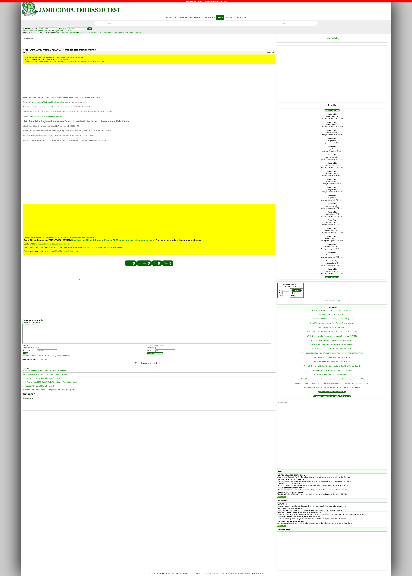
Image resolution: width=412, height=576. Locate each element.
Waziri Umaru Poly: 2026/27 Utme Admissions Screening (44, 370)
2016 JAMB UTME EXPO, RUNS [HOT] (332, 327)
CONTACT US (240, 17)
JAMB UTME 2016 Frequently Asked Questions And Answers (332, 345)
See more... (281, 497)
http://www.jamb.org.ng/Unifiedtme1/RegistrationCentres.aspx (48, 102)
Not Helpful (144, 263)
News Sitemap (258, 573)
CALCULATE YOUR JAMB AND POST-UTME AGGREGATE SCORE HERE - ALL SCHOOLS (332, 387)
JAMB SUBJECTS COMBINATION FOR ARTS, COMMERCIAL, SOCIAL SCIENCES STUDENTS (332, 353)
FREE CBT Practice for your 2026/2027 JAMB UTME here (208, 1)
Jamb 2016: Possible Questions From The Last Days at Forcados (332, 323)
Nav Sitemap (232, 573)
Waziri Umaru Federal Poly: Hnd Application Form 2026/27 (44, 374)
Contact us (74, 251)
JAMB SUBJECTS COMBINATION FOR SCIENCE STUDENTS (332, 349)
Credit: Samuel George (332, 301)
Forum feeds (93, 32)
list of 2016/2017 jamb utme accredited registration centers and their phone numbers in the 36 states (332, 379)
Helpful (130, 263)
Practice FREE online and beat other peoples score (129, 240)
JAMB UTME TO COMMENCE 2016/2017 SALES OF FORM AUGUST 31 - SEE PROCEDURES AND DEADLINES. (71, 112)
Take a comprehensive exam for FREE (332, 392)
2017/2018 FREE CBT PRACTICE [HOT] (332, 315)
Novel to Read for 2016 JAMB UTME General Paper (332, 362)
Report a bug (219, 573)
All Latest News (136, 32)
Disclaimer (208, 573)
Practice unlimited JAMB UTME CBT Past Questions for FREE (47, 31)
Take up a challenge (332, 277)
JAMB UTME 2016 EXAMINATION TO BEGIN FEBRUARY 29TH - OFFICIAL (332, 332)
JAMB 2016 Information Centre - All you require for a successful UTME (332, 336)
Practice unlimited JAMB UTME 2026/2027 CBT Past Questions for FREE (59, 238)
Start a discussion (106, 32)
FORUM (183, 17)
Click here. (64, 59)
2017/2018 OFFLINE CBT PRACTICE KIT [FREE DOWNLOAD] (331, 310)
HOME (168, 17)
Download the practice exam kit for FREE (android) (332, 396)
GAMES (229, 17)
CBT (176, 17)
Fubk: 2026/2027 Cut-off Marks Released (38, 386)
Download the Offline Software (86, 240)
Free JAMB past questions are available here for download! (332, 340)
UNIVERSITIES (195, 17)
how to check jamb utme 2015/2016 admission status (332, 375)
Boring (167, 263)
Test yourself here (121, 32)
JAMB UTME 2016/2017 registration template (46, 116)
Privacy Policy (196, 573)
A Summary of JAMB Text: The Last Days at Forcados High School (331, 319)
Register (58, 32)
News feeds (82, 32)
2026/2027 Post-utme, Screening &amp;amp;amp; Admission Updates (49, 390)
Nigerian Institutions (332, 38)
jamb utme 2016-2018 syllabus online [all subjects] (332, 357)
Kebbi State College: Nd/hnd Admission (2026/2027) (42, 378)
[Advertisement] (154, 42)
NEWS (220, 17)
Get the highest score (332, 110)
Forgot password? (70, 32)
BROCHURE (209, 17)
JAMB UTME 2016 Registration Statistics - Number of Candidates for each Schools (332, 366)
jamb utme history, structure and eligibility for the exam (332, 370)
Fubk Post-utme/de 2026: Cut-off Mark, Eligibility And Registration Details (50, 382)
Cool (156, 263)
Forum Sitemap (245, 573)
